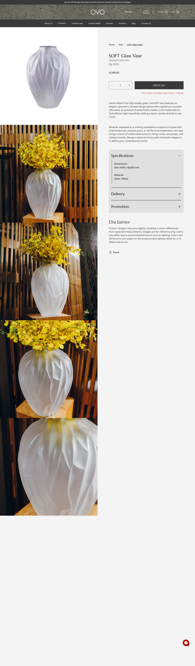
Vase (120, 44)
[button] (186, 643)
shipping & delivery (134, 204)
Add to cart (159, 85)
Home (111, 44)
